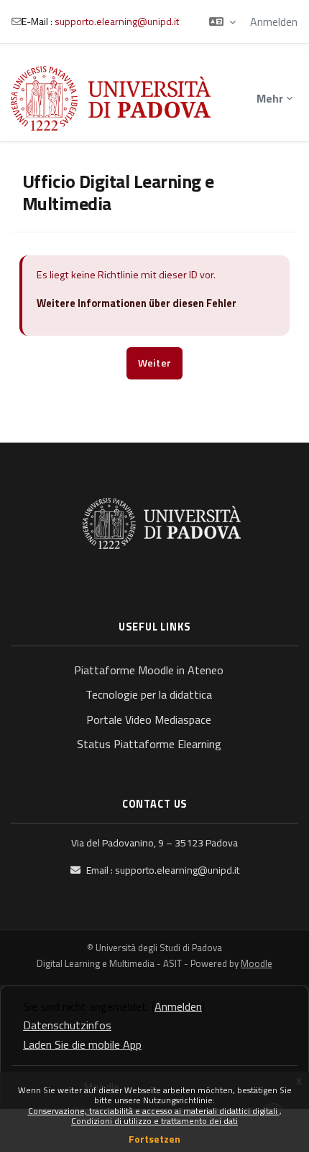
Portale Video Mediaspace (148, 719)
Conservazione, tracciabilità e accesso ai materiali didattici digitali (154, 1111)
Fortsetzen (154, 1138)
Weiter (155, 363)
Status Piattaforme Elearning (149, 743)
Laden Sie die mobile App (82, 1044)
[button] (222, 21)
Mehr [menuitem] (270, 98)
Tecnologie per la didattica (149, 694)
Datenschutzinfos (67, 1025)
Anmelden (274, 21)
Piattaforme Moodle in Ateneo (148, 670)
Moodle (256, 963)
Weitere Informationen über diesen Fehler (136, 303)
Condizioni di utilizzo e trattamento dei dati (154, 1121)
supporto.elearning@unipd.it (117, 21)
